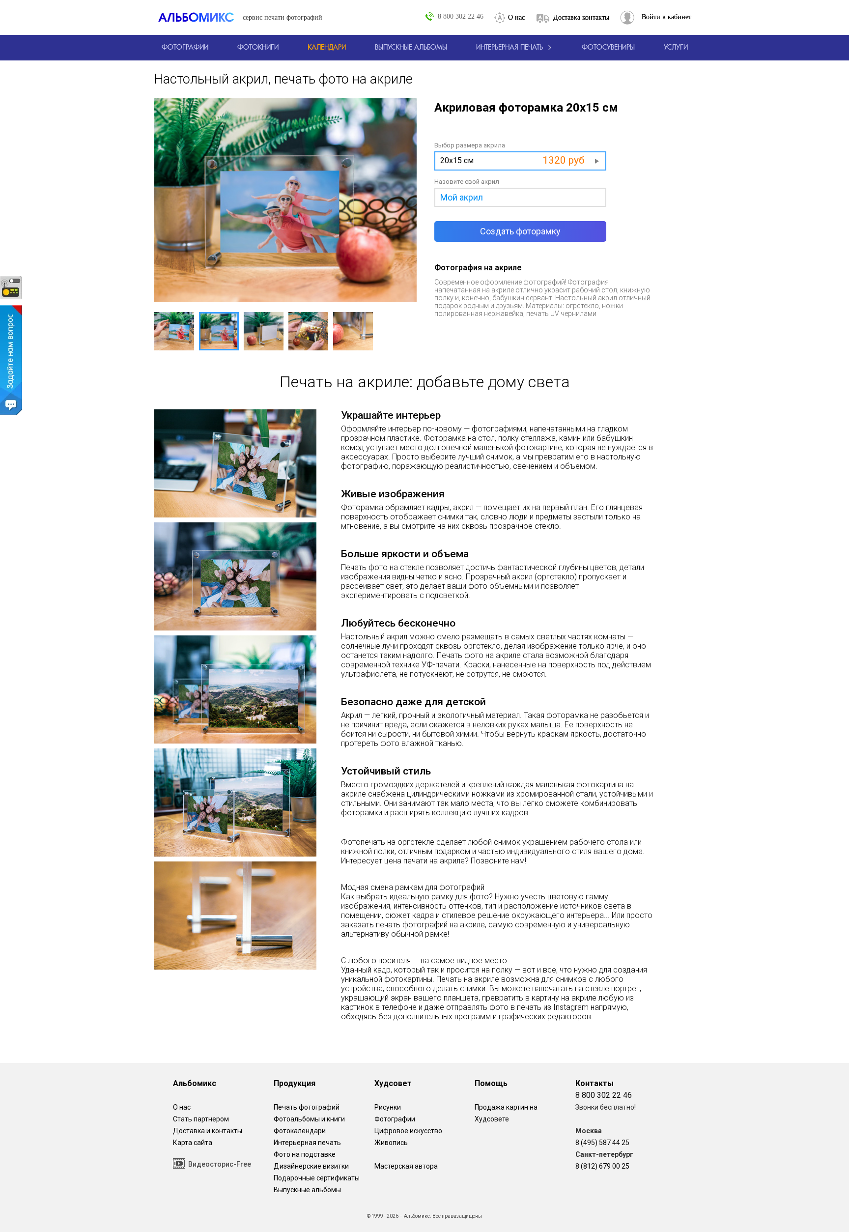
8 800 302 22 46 (460, 16)
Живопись (391, 1142)
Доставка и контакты (207, 1131)
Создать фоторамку (520, 231)
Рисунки (387, 1107)
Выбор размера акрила (469, 145)
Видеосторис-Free (219, 1164)
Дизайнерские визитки (311, 1166)
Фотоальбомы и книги (309, 1119)
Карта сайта (192, 1142)
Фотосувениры (608, 48)
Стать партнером (201, 1119)
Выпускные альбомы (307, 1190)
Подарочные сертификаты (317, 1178)
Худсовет (393, 1083)
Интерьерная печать (307, 1142)
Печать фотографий (307, 1107)
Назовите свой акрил (466, 181)
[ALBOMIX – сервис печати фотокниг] (200, 17)
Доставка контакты (581, 17)
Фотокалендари (300, 1131)
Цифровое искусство (408, 1131)
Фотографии (394, 1119)
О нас (516, 17)
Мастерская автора (406, 1166)
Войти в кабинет (666, 17)
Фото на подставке (305, 1154)
